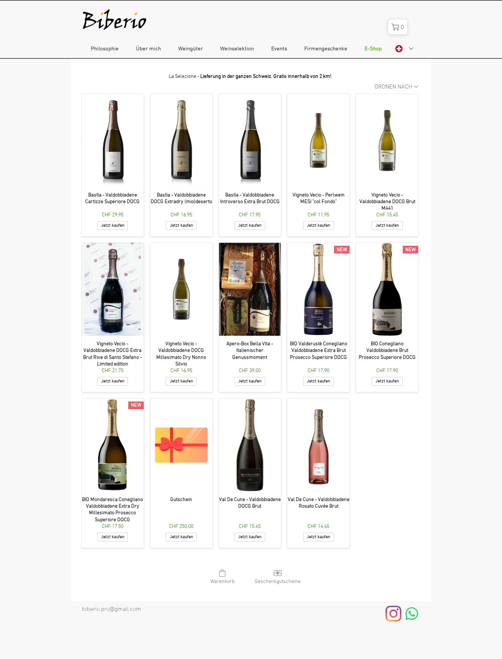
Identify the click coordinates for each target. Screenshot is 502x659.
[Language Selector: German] (404, 48)
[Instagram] (393, 614)
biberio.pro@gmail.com (111, 609)
